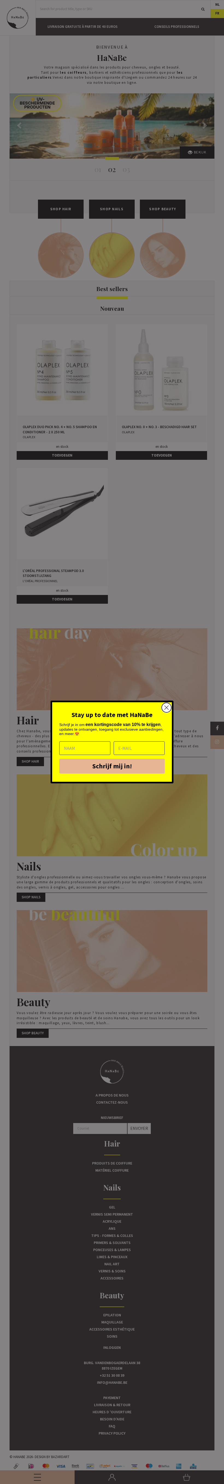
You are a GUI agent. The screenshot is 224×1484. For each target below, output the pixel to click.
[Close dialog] (166, 707)
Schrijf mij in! (112, 766)
